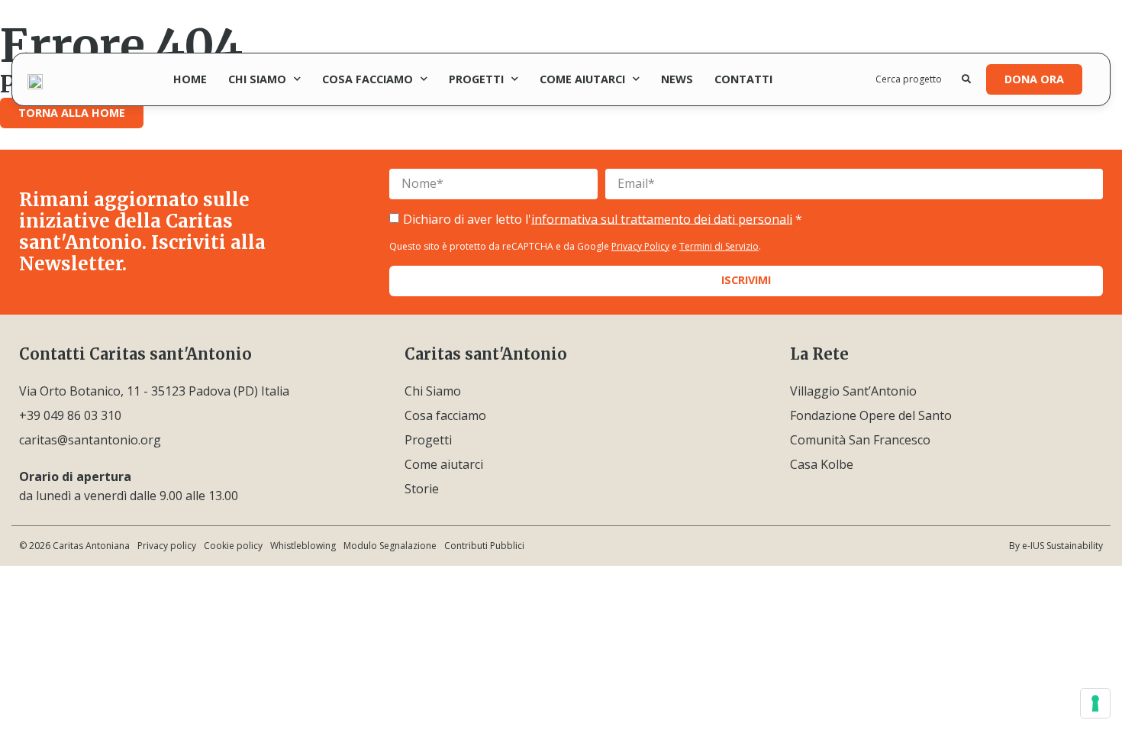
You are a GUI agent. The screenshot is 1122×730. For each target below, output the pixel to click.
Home (190, 79)
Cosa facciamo (367, 79)
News (677, 79)
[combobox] (918, 79)
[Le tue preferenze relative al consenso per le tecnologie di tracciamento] (1095, 703)
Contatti (743, 79)
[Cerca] (966, 79)
